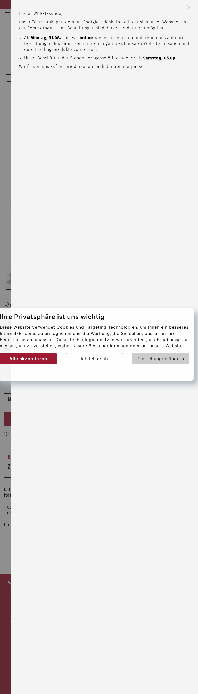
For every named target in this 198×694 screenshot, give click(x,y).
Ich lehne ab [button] (94, 358)
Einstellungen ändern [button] (160, 358)
